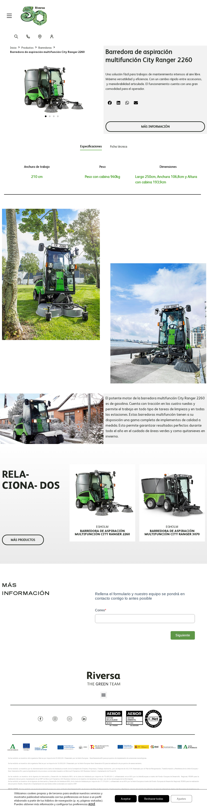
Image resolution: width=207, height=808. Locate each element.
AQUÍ (91, 804)
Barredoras (45, 47)
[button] (45, 116)
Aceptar (126, 798)
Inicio (13, 47)
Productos (27, 47)
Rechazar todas (153, 798)
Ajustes (181, 798)
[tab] (91, 147)
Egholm (102, 527)
